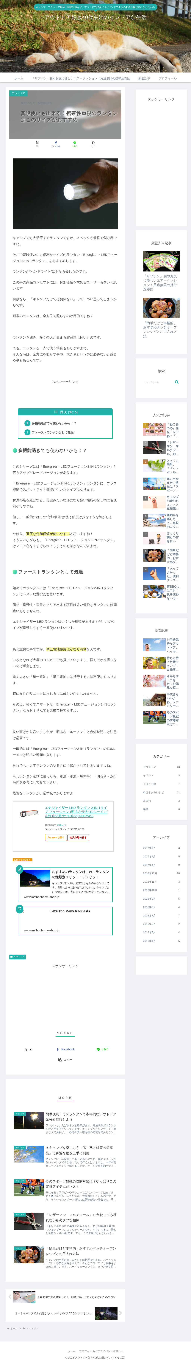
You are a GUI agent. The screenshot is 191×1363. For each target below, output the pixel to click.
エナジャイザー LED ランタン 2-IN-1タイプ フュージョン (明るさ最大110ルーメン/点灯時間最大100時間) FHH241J (76, 812)
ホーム (71, 1351)
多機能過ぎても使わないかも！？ (54, 423)
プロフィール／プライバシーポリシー (101, 1351)
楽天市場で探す (78, 837)
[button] (93, 144)
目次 (63, 412)
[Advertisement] (80, 393)
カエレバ (61, 825)
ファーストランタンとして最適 (53, 432)
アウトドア (19, 957)
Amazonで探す (56, 837)
